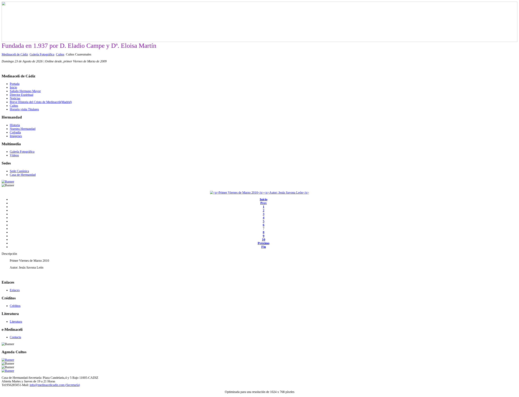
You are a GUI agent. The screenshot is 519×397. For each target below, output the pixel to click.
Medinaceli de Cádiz (15, 54)
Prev (263, 203)
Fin (263, 247)
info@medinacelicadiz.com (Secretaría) (55, 385)
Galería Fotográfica (42, 54)
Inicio (263, 199)
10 (263, 239)
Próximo (263, 243)
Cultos (60, 54)
